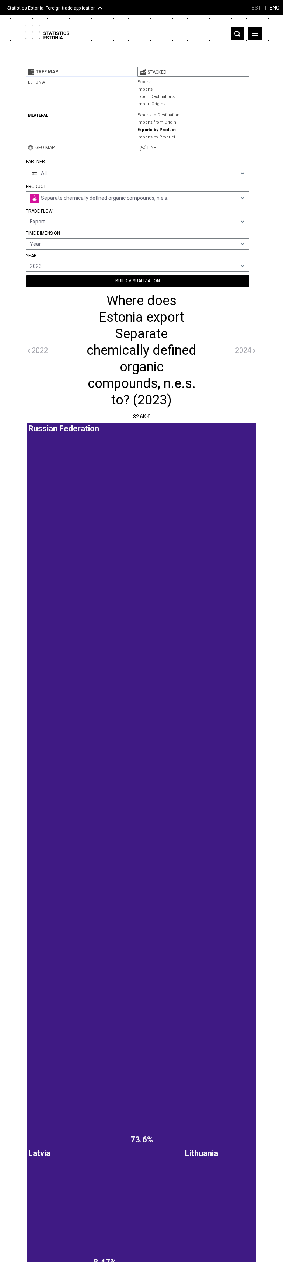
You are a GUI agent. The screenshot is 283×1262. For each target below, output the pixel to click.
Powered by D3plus (141, 921)
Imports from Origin (156, 122)
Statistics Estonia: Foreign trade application (51, 8)
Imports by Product (156, 137)
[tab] (82, 72)
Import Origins (151, 104)
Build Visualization (137, 280)
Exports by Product (156, 129)
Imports (145, 89)
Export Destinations (156, 96)
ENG (274, 8)
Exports (144, 81)
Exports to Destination (158, 115)
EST (256, 8)
